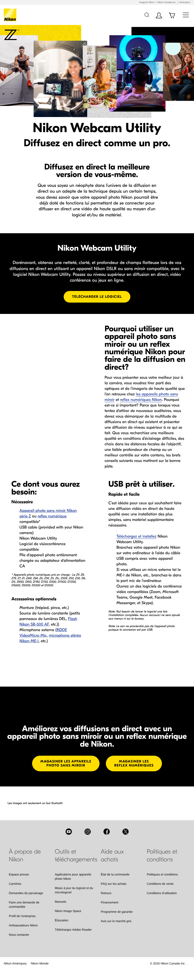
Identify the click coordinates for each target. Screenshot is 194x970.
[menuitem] (15, 963)
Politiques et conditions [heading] (162, 855)
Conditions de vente (160, 884)
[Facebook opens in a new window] (106, 831)
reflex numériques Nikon (141, 400)
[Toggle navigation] (185, 14)
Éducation (61, 920)
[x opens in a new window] (125, 831)
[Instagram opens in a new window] (87, 831)
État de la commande (115, 874)
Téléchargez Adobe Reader (73, 929)
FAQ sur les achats (113, 884)
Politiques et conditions (162, 874)
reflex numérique (52, 516)
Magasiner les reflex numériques (134, 763)
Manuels (60, 901)
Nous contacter (19, 934)
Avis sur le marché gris (116, 921)
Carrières (15, 884)
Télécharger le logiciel (97, 297)
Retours (106, 893)
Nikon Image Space (68, 911)
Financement (109, 902)
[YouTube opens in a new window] (68, 831)
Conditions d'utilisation (162, 893)
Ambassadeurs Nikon (23, 925)
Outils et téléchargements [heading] (74, 855)
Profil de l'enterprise (22, 916)
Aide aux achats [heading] (112, 855)
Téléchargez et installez (136, 536)
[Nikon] (11, 15)
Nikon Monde (40, 963)
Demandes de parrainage (26, 893)
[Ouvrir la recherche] (146, 14)
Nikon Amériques (15, 963)
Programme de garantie (117, 912)
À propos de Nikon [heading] (25, 855)
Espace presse (19, 874)
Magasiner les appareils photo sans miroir (65, 763)
